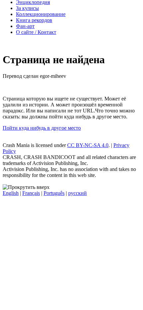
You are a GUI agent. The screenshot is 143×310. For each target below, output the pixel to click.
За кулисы (27, 8)
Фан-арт (25, 26)
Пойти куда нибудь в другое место (42, 128)
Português (54, 193)
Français (31, 193)
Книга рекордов (34, 20)
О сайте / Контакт (36, 32)
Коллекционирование (41, 14)
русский (77, 193)
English (11, 193)
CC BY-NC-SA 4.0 (87, 145)
